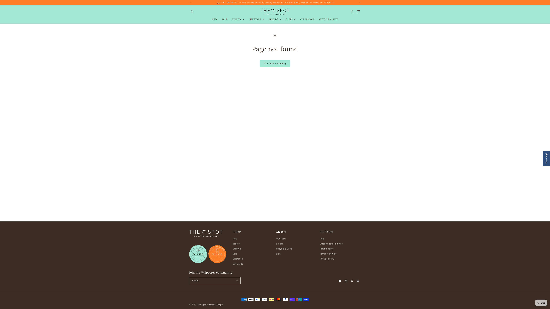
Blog (278, 253)
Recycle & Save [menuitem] (328, 19)
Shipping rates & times (331, 243)
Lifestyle (237, 248)
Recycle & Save (284, 248)
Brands (279, 243)
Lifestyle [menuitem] (255, 19)
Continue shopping (275, 63)
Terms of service (328, 253)
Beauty (236, 243)
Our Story (281, 238)
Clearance (238, 259)
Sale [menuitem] (224, 19)
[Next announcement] (360, 2)
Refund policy (327, 248)
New (235, 238)
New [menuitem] (214, 19)
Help (322, 238)
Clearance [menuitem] (307, 19)
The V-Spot (201, 305)
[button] (192, 12)
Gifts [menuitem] (289, 19)
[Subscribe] (237, 280)
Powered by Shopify (215, 305)
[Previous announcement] (190, 2)
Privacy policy (327, 259)
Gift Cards (238, 264)
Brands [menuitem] (273, 19)
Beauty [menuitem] (236, 19)
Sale (235, 253)
